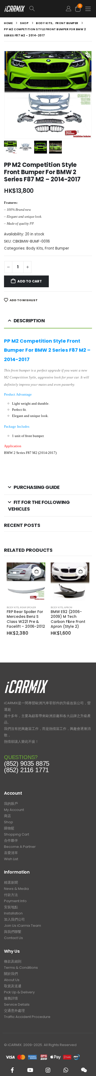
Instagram (48, 1070)
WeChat (84, 1070)
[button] (44, 9)
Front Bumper (57, 248)
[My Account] (68, 9)
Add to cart (29, 281)
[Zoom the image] (26, 681)
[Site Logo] (14, 9)
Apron (68, 607)
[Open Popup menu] (88, 8)
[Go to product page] (26, 581)
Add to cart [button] (36, 571)
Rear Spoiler (28, 607)
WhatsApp (66, 1070)
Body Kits (34, 248)
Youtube (30, 1070)
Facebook (12, 1070)
